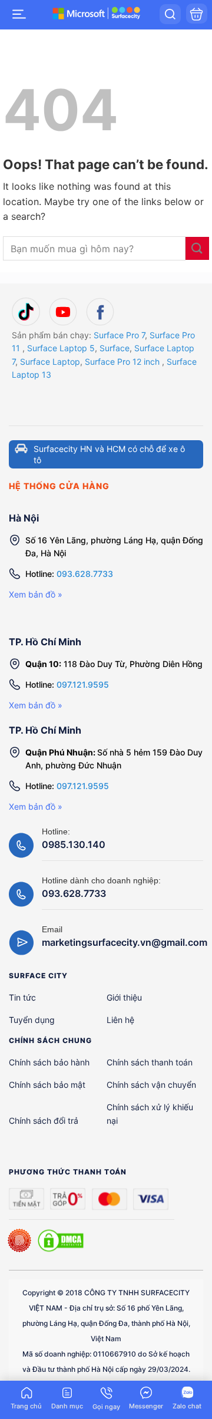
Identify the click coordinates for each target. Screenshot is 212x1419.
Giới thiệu (124, 997)
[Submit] (197, 248)
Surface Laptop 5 (61, 348)
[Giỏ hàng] (196, 13)
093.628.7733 (85, 574)
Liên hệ (120, 1020)
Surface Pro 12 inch (122, 362)
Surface (115, 348)
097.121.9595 (83, 684)
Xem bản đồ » (35, 594)
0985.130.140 (73, 844)
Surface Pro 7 (119, 335)
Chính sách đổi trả (43, 1121)
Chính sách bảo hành (49, 1062)
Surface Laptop (50, 362)
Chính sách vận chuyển (151, 1085)
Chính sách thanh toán (150, 1062)
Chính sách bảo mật (47, 1085)
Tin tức (22, 997)
